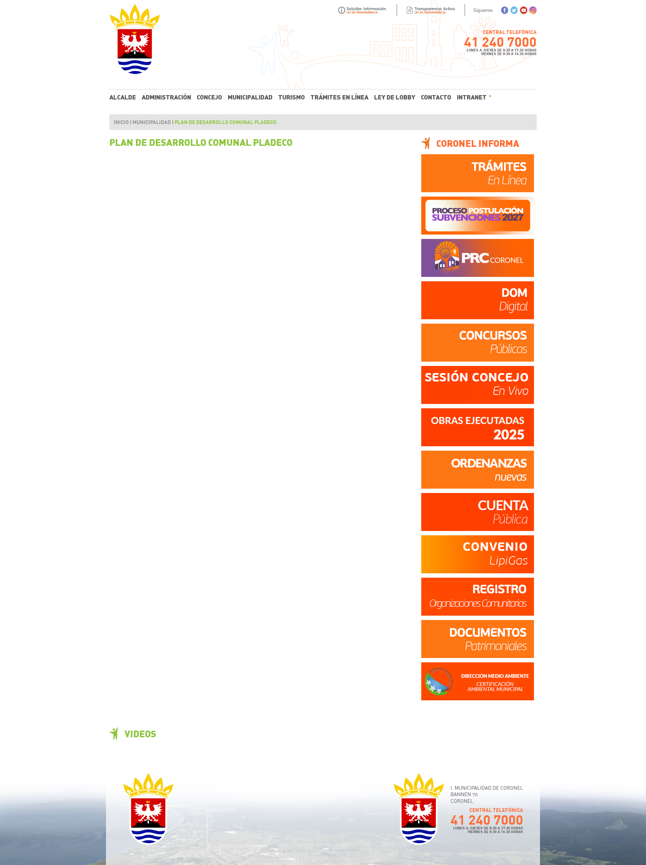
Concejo (209, 97)
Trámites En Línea (339, 97)
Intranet (472, 97)
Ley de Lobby (394, 97)
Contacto (436, 97)
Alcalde (122, 97)
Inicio (121, 122)
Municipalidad (250, 97)
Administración (166, 97)
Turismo (291, 97)
